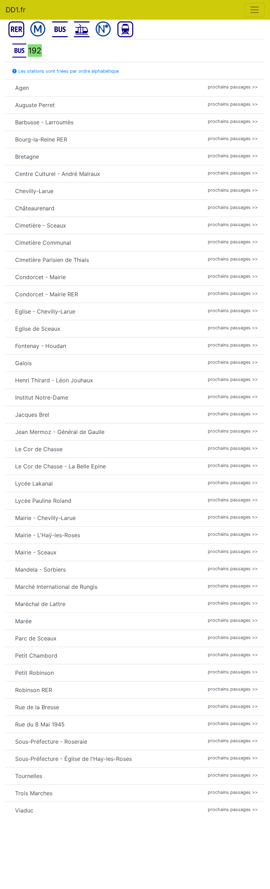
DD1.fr (15, 10)
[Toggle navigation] (254, 10)
